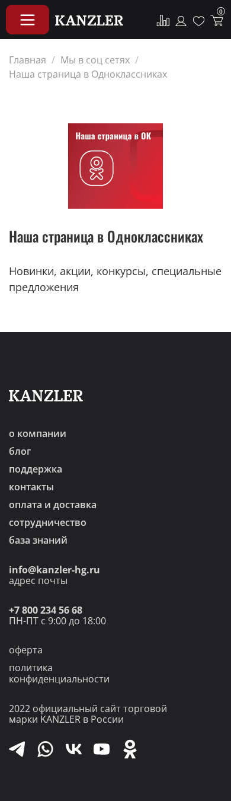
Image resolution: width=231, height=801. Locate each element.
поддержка (35, 469)
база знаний (38, 540)
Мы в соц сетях (95, 59)
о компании (37, 433)
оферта (26, 649)
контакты (31, 486)
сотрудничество (47, 522)
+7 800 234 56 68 (45, 610)
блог (20, 451)
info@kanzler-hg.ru (54, 569)
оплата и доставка (53, 504)
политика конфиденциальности (59, 673)
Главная (27, 59)
